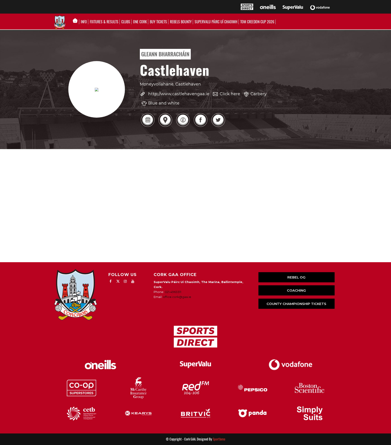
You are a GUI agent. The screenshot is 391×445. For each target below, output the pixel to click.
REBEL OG (296, 277)
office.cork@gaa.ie (177, 297)
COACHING (296, 290)
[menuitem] (76, 22)
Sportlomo (219, 439)
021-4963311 (173, 292)
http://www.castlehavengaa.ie (178, 93)
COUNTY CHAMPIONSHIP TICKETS (296, 304)
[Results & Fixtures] (147, 126)
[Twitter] (218, 126)
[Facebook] (200, 126)
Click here (230, 93)
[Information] (183, 126)
